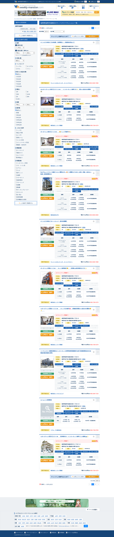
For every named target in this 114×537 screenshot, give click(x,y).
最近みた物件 (81, 1)
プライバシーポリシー (31, 532)
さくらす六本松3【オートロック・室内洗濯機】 (54, 221)
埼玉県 (28, 519)
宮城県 (38, 516)
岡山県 (56, 522)
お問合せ (92, 36)
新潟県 (64, 516)
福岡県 (34, 18)
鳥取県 (60, 522)
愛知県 (68, 519)
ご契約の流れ (72, 6)
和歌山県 (39, 522)
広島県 (48, 522)
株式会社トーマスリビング (57, 393)
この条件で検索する (27, 35)
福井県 (52, 519)
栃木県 (39, 519)
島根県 (63, 522)
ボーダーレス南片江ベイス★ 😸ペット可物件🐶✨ (56, 131)
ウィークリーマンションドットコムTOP (23, 18)
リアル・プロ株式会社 (56, 430)
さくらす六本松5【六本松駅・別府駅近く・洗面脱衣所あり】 (58, 42)
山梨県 (56, 516)
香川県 (72, 522)
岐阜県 (76, 519)
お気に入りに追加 (79, 36)
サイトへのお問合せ (73, 532)
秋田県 (35, 516)
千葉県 (32, 519)
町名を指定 (32, 28)
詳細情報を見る (47, 63)
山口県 (52, 522)
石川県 (56, 519)
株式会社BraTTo (55, 215)
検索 (96, 12)
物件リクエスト (94, 6)
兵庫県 (23, 522)
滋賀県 (34, 522)
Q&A (83, 6)
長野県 (60, 516)
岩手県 (31, 516)
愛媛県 (76, 522)
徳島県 (84, 522)
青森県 (27, 516)
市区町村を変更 (24, 28)
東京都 (19, 519)
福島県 (46, 516)
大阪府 (19, 522)
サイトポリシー (44, 532)
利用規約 (62, 532)
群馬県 (43, 519)
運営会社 (54, 532)
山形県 (42, 516)
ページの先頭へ (93, 509)
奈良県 (31, 522)
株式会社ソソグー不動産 (56, 125)
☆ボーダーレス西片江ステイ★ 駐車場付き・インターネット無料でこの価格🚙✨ (64, 436)
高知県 (80, 522)
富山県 (60, 519)
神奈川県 (24, 519)
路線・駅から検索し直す (30, 31)
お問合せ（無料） (48, 66)
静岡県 (72, 519)
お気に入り (95, 1)
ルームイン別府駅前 (46, 400)
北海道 (23, 516)
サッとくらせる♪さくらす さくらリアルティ (62, 83)
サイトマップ (19, 532)
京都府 (27, 522)
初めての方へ (62, 6)
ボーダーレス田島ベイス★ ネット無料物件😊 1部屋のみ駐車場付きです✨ (64, 268)
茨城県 (35, 519)
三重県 (80, 519)
